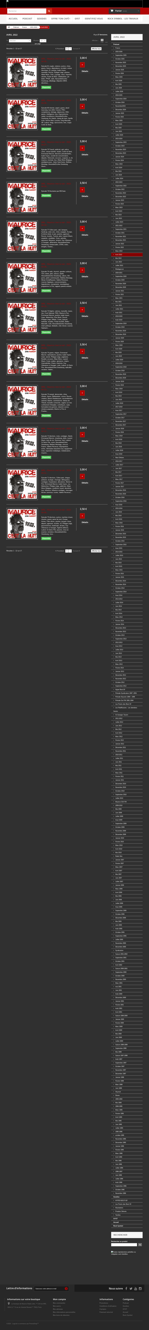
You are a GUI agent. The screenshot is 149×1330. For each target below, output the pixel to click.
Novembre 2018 (120, 374)
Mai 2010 (118, 852)
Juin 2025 (118, 131)
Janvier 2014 (119, 624)
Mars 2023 (118, 207)
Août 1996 (118, 1182)
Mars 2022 (118, 251)
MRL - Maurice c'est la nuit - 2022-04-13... (56, 388)
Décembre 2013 (120, 628)
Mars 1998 (118, 1084)
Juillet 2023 (119, 222)
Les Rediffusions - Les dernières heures (125, 709)
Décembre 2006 (120, 918)
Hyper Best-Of (120, 689)
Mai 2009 (118, 809)
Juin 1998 (118, 1088)
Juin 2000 (118, 1037)
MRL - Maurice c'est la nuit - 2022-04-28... (56, 101)
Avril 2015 (118, 566)
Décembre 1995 (120, 1142)
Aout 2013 (118, 646)
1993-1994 (118, 1099)
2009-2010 (118, 805)
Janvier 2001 (119, 1001)
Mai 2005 (118, 921)
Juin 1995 (118, 1124)
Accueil (13, 18)
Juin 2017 (118, 468)
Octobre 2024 (119, 102)
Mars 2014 (118, 617)
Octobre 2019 (119, 327)
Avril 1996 (118, 1157)
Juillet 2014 (119, 602)
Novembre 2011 (120, 751)
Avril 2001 (118, 1012)
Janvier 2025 (119, 113)
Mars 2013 (118, 664)
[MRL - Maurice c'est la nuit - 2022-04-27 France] (22, 156)
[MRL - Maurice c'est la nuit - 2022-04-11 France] (22, 484)
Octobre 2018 (119, 370)
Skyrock (118, 1092)
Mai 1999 (118, 1052)
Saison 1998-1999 (121, 1045)
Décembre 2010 (120, 784)
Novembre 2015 (120, 537)
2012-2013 (118, 642)
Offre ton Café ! (60, 18)
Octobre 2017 (119, 418)
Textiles (118, 1215)
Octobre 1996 (119, 1190)
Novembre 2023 (120, 149)
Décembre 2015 (120, 534)
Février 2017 (119, 483)
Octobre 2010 (119, 791)
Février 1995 (119, 1113)
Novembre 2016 (120, 494)
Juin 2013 (118, 653)
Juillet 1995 (119, 1128)
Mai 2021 (118, 302)
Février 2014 (119, 621)
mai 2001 (118, 987)
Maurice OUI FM (121, 802)
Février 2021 (119, 294)
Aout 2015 (118, 548)
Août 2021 (118, 312)
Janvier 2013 (119, 671)
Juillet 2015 (119, 555)
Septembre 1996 (120, 1186)
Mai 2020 (118, 352)
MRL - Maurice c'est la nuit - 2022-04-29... (56, 60)
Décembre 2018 (120, 378)
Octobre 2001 (119, 961)
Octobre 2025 (119, 59)
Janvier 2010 (119, 838)
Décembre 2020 (120, 287)
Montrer (36, 40)
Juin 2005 (118, 925)
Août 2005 (118, 929)
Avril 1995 (118, 1117)
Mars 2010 (118, 845)
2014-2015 (118, 552)
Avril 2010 (118, 849)
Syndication (119, 950)
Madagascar (119, 269)
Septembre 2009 (120, 823)
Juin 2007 (118, 878)
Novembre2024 (120, 106)
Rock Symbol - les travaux (123, 18)
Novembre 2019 (120, 331)
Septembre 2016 (120, 501)
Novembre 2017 (120, 421)
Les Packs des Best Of (123, 704)
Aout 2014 (118, 595)
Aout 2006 (118, 907)
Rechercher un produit (119, 1241)
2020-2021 (118, 273)
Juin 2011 (118, 762)
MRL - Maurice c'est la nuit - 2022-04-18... (56, 265)
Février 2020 (119, 341)
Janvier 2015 (119, 577)
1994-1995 (118, 1106)
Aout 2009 (118, 820)
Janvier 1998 (119, 1077)
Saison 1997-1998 (121, 1055)
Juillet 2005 (119, 939)
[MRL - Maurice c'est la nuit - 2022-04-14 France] (22, 359)
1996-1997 (118, 1171)
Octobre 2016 (119, 497)
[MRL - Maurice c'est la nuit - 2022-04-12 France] (22, 442)
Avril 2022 (118, 254)
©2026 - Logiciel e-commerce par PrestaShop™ (22, 1324)
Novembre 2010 (120, 787)
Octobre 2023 (119, 146)
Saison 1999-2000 (121, 1016)
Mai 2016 (118, 515)
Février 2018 (119, 432)
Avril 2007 (118, 871)
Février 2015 (119, 573)
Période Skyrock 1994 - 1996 (125, 697)
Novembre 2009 (120, 831)
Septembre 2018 (120, 367)
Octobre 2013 (119, 635)
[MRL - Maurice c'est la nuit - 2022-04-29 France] (22, 72)
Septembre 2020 (120, 276)
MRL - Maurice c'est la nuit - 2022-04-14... (56, 346)
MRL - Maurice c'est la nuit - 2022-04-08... (56, 511)
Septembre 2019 (120, 323)
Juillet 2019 (119, 403)
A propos (103, 1309)
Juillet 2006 (119, 903)
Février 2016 (119, 526)
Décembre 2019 (120, 334)
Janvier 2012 (119, 744)
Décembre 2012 (120, 675)
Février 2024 (119, 160)
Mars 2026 (118, 77)
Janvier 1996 (119, 1146)
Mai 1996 (118, 1161)
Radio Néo (118, 856)
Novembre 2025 (120, 62)
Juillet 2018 (119, 450)
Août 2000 (118, 994)
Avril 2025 (118, 124)
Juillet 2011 (119, 758)
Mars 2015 (118, 570)
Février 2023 (119, 204)
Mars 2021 (118, 298)
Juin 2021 (118, 305)
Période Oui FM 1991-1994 (124, 700)
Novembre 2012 (120, 679)
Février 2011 (119, 776)
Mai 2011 (118, 765)
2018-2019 (118, 363)
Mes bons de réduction (61, 1315)
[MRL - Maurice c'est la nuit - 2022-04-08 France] (22, 523)
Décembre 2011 (120, 747)
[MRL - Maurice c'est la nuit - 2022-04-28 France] (22, 114)
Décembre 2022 (120, 196)
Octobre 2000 (119, 976)
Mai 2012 (118, 729)
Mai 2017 (118, 472)
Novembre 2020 (120, 283)
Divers (117, 1095)
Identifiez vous (94, 18)
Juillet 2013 (119, 650)
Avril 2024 (118, 167)
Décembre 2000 (120, 997)
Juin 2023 (118, 218)
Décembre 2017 (120, 425)
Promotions (104, 1303)
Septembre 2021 (120, 229)
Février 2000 (119, 1023)
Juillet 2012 (119, 722)
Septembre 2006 (120, 910)
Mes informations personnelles (64, 1312)
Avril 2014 (118, 613)
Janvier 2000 (119, 1019)
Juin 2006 (118, 900)
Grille (102, 42)
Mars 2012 (118, 736)
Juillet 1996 (119, 1168)
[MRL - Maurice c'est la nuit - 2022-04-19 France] (22, 236)
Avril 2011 (118, 769)
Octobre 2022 (119, 189)
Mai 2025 (118, 128)
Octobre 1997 (119, 1066)
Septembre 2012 (120, 686)
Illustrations (119, 1208)
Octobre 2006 (119, 914)
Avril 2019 (118, 392)
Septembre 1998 (120, 1048)
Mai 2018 (118, 443)
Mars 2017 (118, 479)
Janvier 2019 (119, 381)
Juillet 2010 (119, 798)
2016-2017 (118, 461)
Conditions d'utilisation (108, 1306)
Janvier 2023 (119, 200)
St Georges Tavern (121, 715)
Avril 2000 (118, 1030)
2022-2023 (118, 182)
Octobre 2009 (119, 827)
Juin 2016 (118, 512)
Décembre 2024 (120, 109)
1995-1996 (118, 1132)
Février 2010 (119, 842)
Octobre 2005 (119, 932)
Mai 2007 (118, 874)
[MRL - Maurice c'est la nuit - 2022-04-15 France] (22, 317)
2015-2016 (118, 508)
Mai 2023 (118, 215)
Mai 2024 (118, 171)
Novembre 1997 (120, 1070)
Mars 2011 (118, 773)
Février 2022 (119, 247)
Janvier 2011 (119, 780)
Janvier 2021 (119, 291)
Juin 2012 (118, 726)
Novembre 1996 (120, 1193)
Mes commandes (59, 1303)
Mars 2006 (118, 889)
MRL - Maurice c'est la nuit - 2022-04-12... (56, 429)
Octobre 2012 (119, 682)
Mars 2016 (118, 523)
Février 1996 (119, 1150)
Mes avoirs (57, 1306)
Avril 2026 (118, 80)
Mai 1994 (118, 1103)
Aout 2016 (118, 505)
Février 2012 (119, 740)
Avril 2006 (118, 892)
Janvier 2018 (119, 428)
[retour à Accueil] (9, 27)
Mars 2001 (118, 983)
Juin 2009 (118, 813)
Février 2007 (119, 863)
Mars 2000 (118, 1026)
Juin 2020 (118, 356)
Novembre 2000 (120, 979)
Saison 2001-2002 (121, 954)
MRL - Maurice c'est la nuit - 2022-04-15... (56, 305)
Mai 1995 (118, 1121)
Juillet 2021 (119, 309)
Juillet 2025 (119, 135)
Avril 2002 (118, 965)
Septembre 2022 (120, 186)
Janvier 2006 (119, 885)
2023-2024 (118, 138)
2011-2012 (118, 718)
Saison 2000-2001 (121, 968)
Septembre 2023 (120, 142)
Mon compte (59, 1299)
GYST (77, 18)
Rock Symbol (118, 1226)
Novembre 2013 (120, 631)
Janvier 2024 (119, 157)
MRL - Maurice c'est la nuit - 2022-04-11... (56, 471)
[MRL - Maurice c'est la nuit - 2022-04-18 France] (22, 278)
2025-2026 (118, 51)
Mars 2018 (118, 436)
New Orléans (119, 457)
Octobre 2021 (119, 233)
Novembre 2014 (120, 584)
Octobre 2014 (119, 588)
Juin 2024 (118, 175)
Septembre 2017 (120, 414)
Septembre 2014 (120, 592)
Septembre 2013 (120, 639)
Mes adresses (58, 1309)
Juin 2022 (118, 262)
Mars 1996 (118, 1153)
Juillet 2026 (119, 91)
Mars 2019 (118, 389)
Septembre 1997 (120, 1063)
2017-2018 (118, 407)
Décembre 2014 (120, 581)
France (117, 48)
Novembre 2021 (120, 236)
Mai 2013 (118, 657)
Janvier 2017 (119, 486)
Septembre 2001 (120, 958)
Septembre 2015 (120, 544)
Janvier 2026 (119, 70)
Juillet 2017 (119, 465)
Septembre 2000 (120, 972)
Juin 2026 (118, 88)
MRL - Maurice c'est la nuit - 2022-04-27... (56, 143)
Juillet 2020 (119, 360)
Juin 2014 (118, 606)
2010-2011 (118, 755)
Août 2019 (118, 320)
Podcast (27, 18)
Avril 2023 (118, 211)
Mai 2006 (118, 896)
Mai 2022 (118, 258)
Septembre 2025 (120, 55)
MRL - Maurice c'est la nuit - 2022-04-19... (56, 223)
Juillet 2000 (119, 1041)
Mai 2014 (118, 610)
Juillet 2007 (119, 881)
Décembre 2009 (120, 834)
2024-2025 (118, 95)
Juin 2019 (118, 399)
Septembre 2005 (120, 936)
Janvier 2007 (119, 860)
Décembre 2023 (120, 153)
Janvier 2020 (119, 338)
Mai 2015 (118, 563)
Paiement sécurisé (106, 1312)
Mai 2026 (118, 84)
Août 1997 (118, 1059)
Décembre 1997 (120, 1074)
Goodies (41, 18)
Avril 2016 (118, 519)
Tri (7, 40)
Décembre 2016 (120, 490)
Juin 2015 (118, 559)
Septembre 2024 (120, 99)
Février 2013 (119, 668)
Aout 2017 (118, 410)
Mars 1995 (118, 1110)
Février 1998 (119, 1081)
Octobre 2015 (119, 541)
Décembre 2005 (120, 947)
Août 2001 (118, 1008)
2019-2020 (118, 316)
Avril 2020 (118, 349)
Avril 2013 (118, 660)
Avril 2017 (118, 476)
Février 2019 (119, 385)
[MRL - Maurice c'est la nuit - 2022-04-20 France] (22, 197)
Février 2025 (119, 117)
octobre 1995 (119, 1135)
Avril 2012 (118, 733)
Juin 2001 (118, 990)
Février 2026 (119, 73)
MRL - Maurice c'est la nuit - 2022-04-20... (56, 185)
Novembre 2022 (120, 193)
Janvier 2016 (119, 530)
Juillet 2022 (119, 265)
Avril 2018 (118, 439)
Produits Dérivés (121, 1211)
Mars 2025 (118, 120)
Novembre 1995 (120, 1139)
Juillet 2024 (119, 178)
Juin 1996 (118, 1164)
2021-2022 (118, 225)
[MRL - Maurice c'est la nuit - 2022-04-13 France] (22, 400)
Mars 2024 (118, 164)
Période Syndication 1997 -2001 (126, 693)
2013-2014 (118, 599)
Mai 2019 (118, 396)
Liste (106, 42)
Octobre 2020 (119, 280)
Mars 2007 (118, 867)
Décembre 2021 (120, 240)
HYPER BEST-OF (121, 1200)
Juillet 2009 (119, 816)
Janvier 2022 (119, 244)
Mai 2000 (118, 1034)
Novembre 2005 (120, 943)
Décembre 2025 (120, 66)
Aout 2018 (118, 454)
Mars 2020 (118, 345)
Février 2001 (119, 1005)
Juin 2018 (118, 447)
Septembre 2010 (120, 794)
